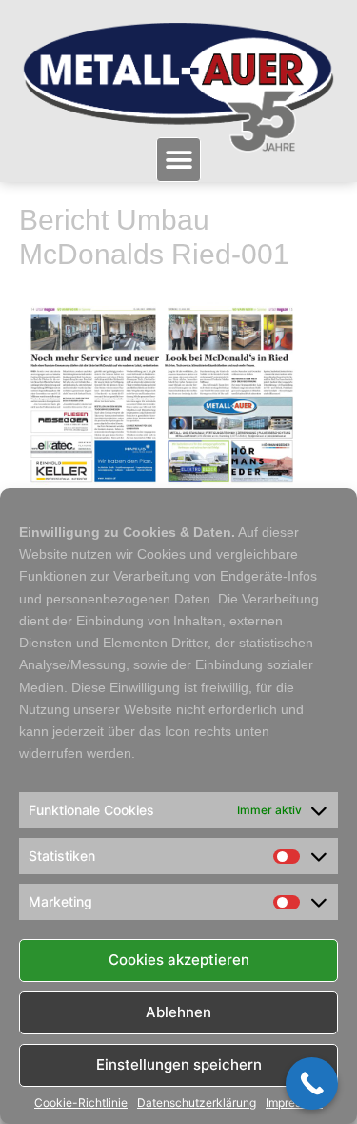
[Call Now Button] (312, 1083)
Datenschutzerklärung (196, 1103)
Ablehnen (178, 1012)
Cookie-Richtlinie (81, 1103)
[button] (178, 159)
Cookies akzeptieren (179, 959)
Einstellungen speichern (179, 1064)
